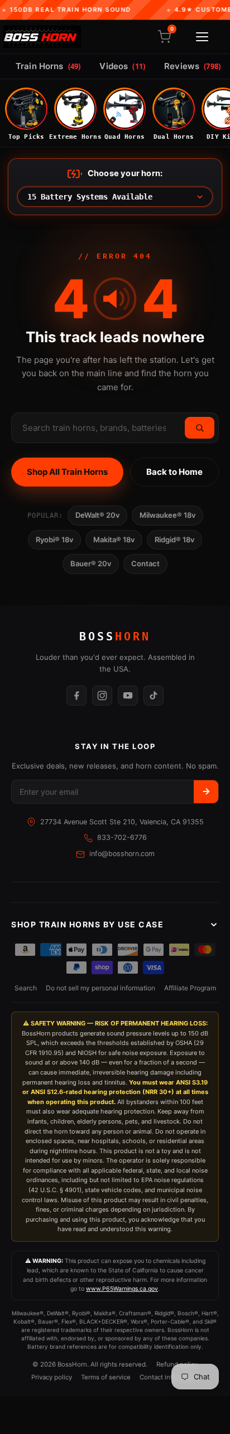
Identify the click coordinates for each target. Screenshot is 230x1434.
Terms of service (106, 1377)
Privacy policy (51, 1377)
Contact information (169, 1377)
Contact (145, 563)
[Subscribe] (206, 791)
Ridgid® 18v (174, 539)
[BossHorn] (42, 37)
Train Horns (48, 66)
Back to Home (174, 471)
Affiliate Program (190, 988)
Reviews (192, 66)
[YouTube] (128, 696)
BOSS (115, 636)
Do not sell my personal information (100, 988)
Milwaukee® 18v (167, 515)
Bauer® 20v (90, 563)
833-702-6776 (122, 837)
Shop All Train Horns (67, 471)
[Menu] (202, 36)
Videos (122, 66)
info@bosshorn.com (122, 853)
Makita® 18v (114, 539)
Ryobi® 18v (54, 539)
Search (26, 988)
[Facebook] (76, 696)
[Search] (199, 428)
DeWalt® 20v (97, 515)
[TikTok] (153, 696)
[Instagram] (102, 696)
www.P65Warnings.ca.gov (122, 1288)
